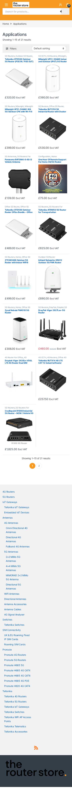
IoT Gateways (10, 502)
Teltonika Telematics (15, 726)
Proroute (7, 649)
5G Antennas (10, 156)
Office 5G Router (56, 106)
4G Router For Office (14, 357)
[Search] (65, 11)
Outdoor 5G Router (24, 56)
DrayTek (52, 307)
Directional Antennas (15, 599)
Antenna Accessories (15, 604)
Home (6, 23)
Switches (7, 619)
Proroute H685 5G (14, 665)
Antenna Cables (12, 609)
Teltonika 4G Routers (15, 696)
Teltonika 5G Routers (15, 701)
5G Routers (10, 56)
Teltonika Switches (14, 624)
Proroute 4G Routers (15, 654)
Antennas (8, 517)
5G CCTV (42, 56)
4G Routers (52, 357)
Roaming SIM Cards (14, 644)
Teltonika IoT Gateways (16, 507)
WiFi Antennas (11, 593)
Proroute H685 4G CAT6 (17, 675)
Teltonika (7, 691)
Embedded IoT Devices (16, 512)
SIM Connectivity (12, 630)
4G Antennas (11, 522)
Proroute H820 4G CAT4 (17, 686)
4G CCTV (42, 357)
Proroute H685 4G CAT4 (17, 670)
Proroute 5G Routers (15, 660)
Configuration (44, 156)
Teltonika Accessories (15, 731)
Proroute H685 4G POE (16, 680)
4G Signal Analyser (14, 614)
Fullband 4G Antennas (17, 546)
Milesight (62, 56)
